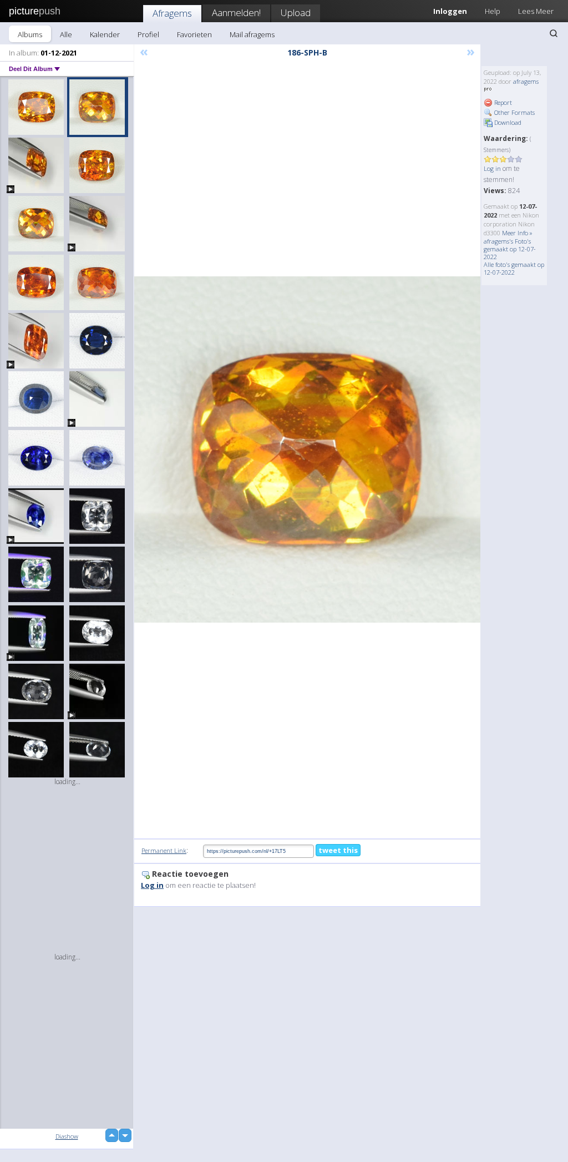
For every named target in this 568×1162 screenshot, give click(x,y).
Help (492, 11)
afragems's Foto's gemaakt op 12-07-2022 (510, 249)
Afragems (172, 13)
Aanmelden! (236, 12)
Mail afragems (252, 34)
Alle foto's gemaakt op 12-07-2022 (514, 268)
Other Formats (514, 112)
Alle (66, 34)
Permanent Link (163, 850)
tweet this (338, 850)
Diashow (66, 1136)
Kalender (105, 34)
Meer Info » (517, 233)
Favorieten (194, 34)
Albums (30, 34)
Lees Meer (536, 11)
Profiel (148, 34)
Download (507, 122)
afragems (526, 81)
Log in (492, 168)
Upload (296, 12)
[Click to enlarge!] (307, 449)
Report (502, 102)
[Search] (553, 33)
